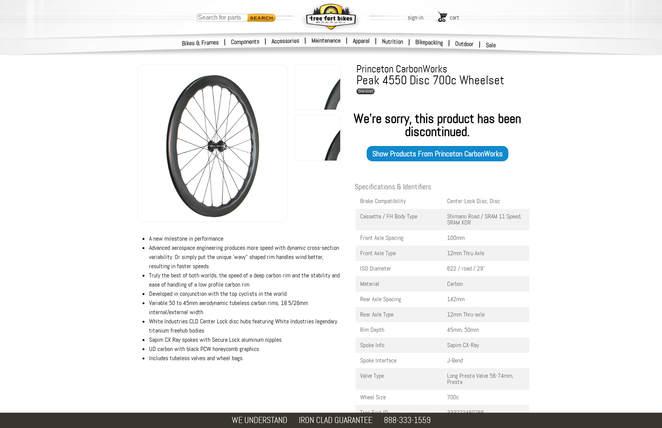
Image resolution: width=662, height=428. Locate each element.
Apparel (361, 41)
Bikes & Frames (200, 43)
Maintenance (326, 40)
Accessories (285, 40)
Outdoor (464, 43)
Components (245, 41)
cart (454, 17)
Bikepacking (429, 42)
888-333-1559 (407, 420)
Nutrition (392, 41)
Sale (491, 45)
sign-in (415, 17)
